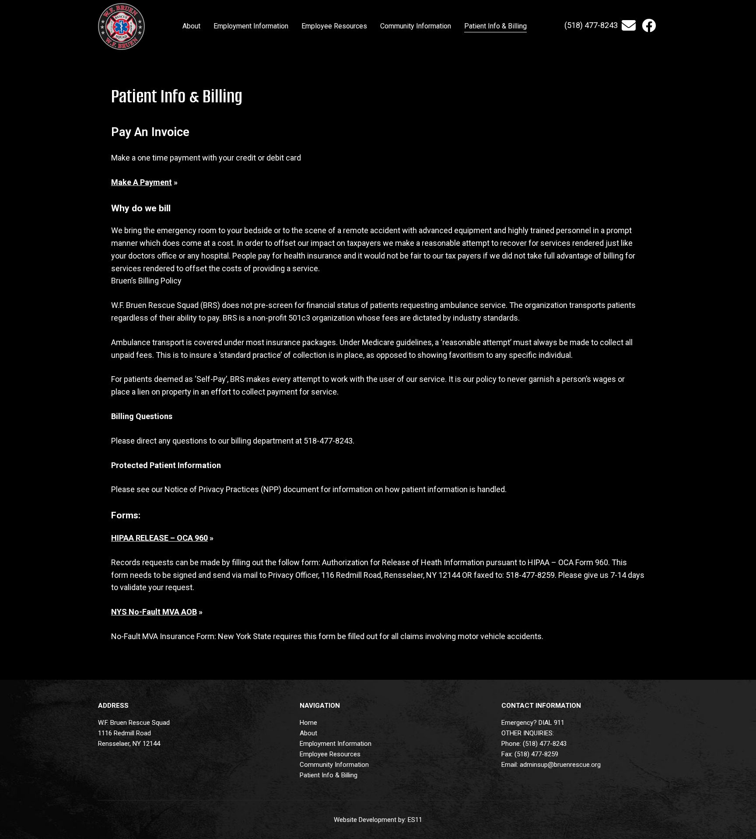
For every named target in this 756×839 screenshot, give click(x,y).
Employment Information (335, 744)
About (308, 733)
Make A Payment (141, 182)
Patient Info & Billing (328, 775)
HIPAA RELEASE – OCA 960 (159, 537)
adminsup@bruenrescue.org (560, 765)
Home (308, 723)
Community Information (334, 765)
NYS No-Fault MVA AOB (154, 611)
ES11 (415, 820)
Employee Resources (330, 754)
